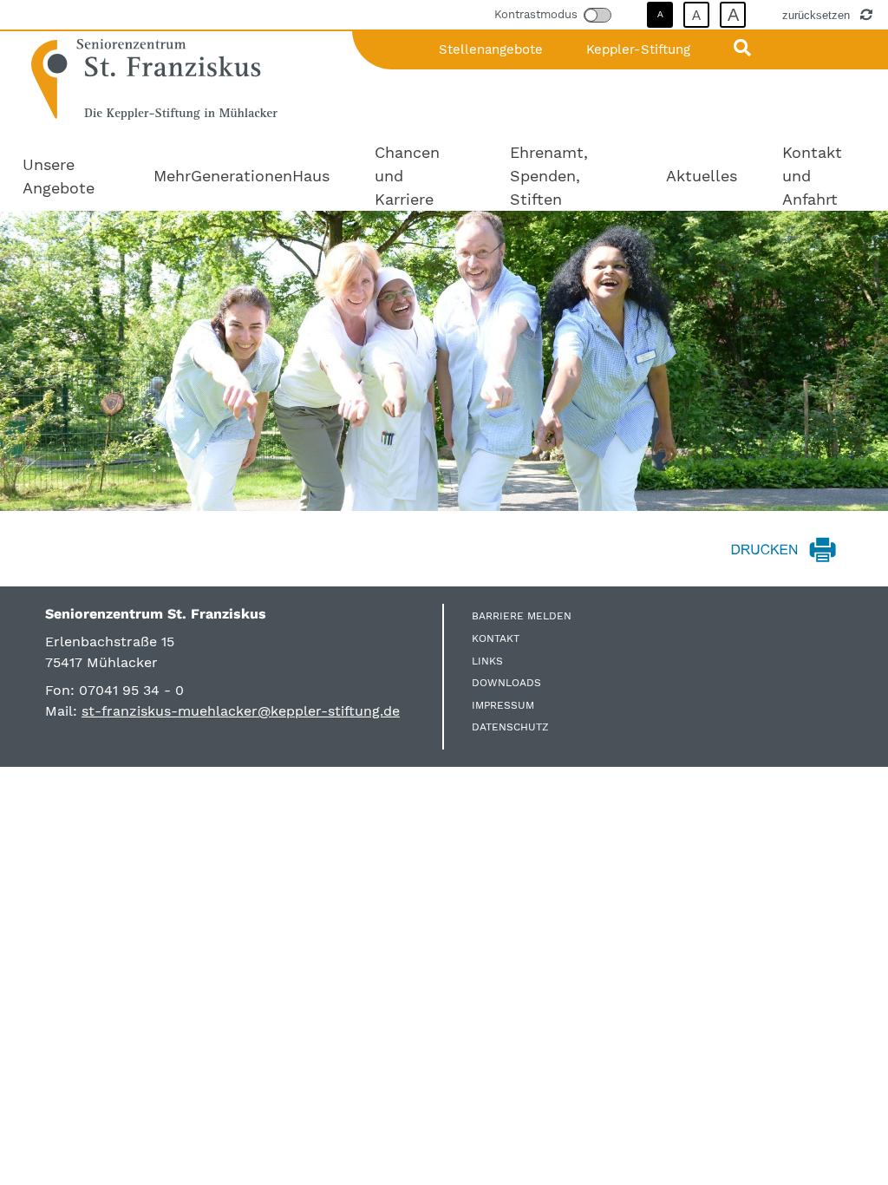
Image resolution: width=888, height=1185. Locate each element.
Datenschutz (510, 727)
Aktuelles (701, 176)
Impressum (503, 705)
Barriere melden (521, 616)
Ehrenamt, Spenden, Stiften (549, 175)
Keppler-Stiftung (638, 49)
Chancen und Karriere (407, 175)
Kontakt (495, 638)
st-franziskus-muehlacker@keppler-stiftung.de (241, 711)
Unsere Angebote (59, 176)
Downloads (506, 683)
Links (487, 661)
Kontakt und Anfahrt (812, 175)
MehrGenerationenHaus (241, 176)
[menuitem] (65, 176)
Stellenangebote (491, 49)
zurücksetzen (817, 15)
